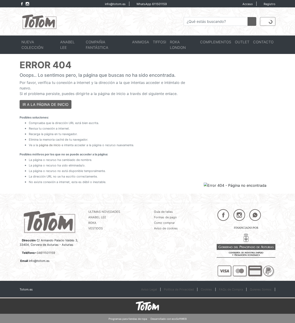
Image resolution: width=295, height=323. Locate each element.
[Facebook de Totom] (22, 4)
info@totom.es (115, 4)
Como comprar (164, 223)
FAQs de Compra (231, 289)
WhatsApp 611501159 (151, 4)
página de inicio (50, 145)
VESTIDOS (95, 228)
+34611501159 (45, 253)
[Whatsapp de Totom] (255, 214)
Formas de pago (165, 217)
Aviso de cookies (166, 228)
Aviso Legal (149, 289)
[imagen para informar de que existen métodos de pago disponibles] (246, 270)
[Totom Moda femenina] (39, 21)
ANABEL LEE (97, 217)
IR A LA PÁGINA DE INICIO (45, 104)
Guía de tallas (163, 211)
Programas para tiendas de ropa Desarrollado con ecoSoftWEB (148, 318)
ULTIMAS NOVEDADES (104, 211)
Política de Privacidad (179, 289)
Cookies (206, 289)
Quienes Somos (260, 289)
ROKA (92, 223)
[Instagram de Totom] (27, 4)
